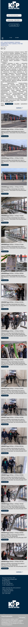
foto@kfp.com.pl (9, 585)
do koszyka (9, 104)
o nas (10, 37)
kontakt (17, 37)
